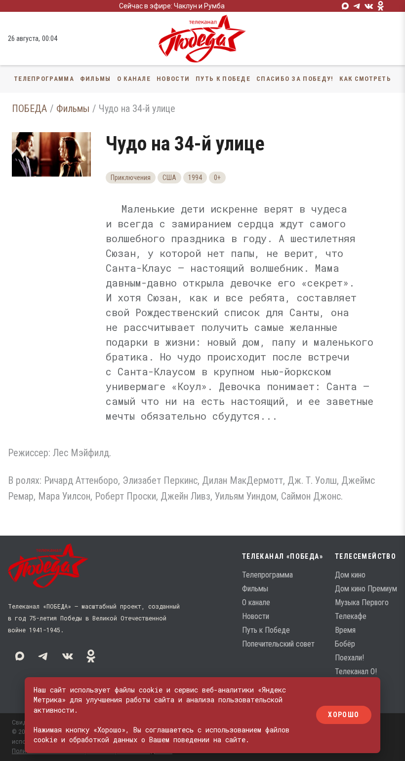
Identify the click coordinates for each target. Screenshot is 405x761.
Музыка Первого (362, 602)
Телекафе (350, 616)
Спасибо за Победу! (294, 78)
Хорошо (343, 715)
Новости (173, 78)
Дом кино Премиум (366, 588)
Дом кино (350, 575)
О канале (134, 78)
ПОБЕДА (29, 108)
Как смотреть (365, 78)
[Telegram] (357, 6)
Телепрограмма (44, 78)
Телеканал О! (356, 671)
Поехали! (349, 657)
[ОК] (381, 6)
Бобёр (345, 644)
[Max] (345, 6)
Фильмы (95, 78)
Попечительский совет (278, 644)
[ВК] (369, 6)
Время (345, 630)
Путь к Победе (223, 78)
